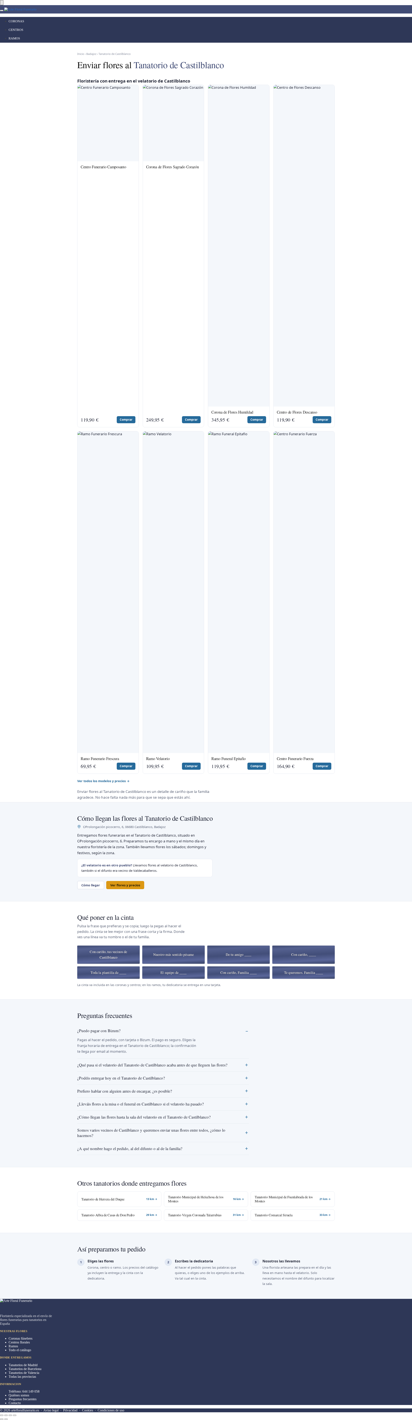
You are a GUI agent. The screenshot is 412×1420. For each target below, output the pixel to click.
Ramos (13, 1346)
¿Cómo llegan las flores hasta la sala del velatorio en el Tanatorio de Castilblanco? (144, 1117)
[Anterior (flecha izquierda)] (1, 1419)
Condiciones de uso (111, 1410)
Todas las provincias (22, 1376)
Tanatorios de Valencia (24, 1373)
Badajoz (91, 54)
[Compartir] (6, 1415)
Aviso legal (51, 1410)
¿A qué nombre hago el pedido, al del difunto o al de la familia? (129, 1148)
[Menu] (1, 10)
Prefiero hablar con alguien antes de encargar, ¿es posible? (124, 1091)
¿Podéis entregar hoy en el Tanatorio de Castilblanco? (121, 1078)
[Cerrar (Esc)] (1, 1415)
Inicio (80, 54)
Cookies (87, 1410)
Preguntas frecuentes (22, 1399)
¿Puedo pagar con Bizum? (98, 1030)
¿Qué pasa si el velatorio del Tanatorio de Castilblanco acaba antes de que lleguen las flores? (152, 1065)
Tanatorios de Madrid (23, 1365)
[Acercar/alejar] (14, 1415)
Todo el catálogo (20, 1350)
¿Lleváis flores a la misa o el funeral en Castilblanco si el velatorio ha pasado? (140, 1104)
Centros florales (19, 1342)
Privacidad (70, 1410)
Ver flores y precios (125, 885)
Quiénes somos (19, 1395)
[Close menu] (1, 2)
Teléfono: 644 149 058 (24, 1391)
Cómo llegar (90, 885)
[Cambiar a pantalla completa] (10, 1415)
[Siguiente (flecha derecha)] (6, 1419)
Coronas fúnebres (20, 1338)
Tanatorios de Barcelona (25, 1369)
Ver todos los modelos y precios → (103, 781)
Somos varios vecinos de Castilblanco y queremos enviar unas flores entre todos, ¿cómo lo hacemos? (151, 1132)
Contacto (15, 1403)
